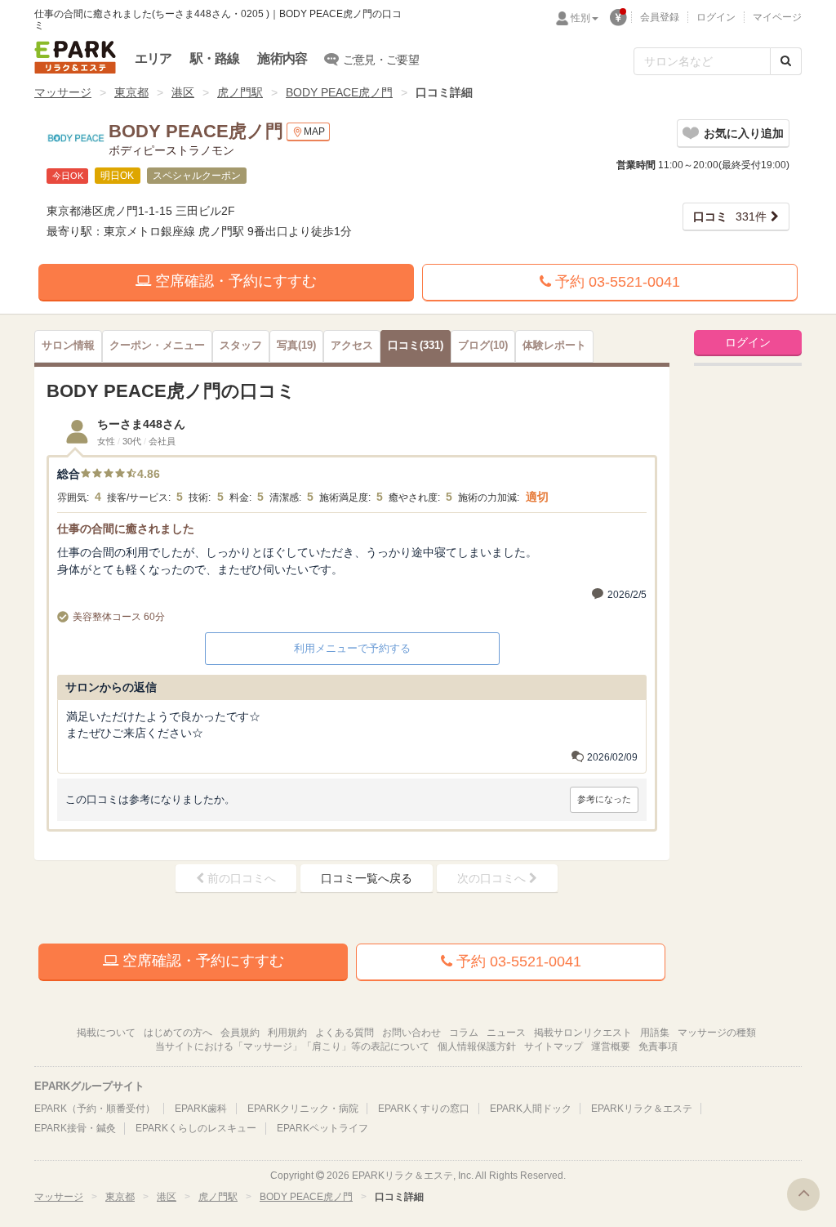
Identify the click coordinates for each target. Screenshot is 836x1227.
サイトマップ (553, 1046)
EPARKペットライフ (322, 1128)
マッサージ (62, 92)
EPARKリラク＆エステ (75, 57)
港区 (182, 92)
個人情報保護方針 (477, 1046)
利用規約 (287, 1032)
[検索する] (786, 61)
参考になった (604, 799)
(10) (483, 345)
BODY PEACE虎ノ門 (339, 92)
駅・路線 (215, 58)
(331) (415, 345)
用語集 (654, 1032)
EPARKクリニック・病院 (302, 1108)
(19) (296, 345)
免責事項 (658, 1046)
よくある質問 (344, 1032)
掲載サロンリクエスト (583, 1032)
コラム (463, 1032)
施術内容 (282, 58)
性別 (580, 18)
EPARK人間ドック (530, 1108)
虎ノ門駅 (240, 92)
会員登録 (659, 17)
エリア (153, 58)
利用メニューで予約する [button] (352, 648)
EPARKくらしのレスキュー (196, 1128)
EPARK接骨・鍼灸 (75, 1128)
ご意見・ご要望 (381, 59)
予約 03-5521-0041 (615, 282)
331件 (730, 216)
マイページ (777, 17)
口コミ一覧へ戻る (366, 878)
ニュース (506, 1032)
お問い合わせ (411, 1032)
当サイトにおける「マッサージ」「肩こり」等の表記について (292, 1046)
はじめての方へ (178, 1032)
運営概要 (610, 1046)
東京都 (131, 92)
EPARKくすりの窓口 (423, 1108)
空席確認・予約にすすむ (234, 281)
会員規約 (240, 1032)
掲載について (106, 1032)
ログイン (716, 17)
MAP (314, 131)
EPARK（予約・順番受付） (94, 1108)
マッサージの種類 (717, 1032)
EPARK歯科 (201, 1108)
